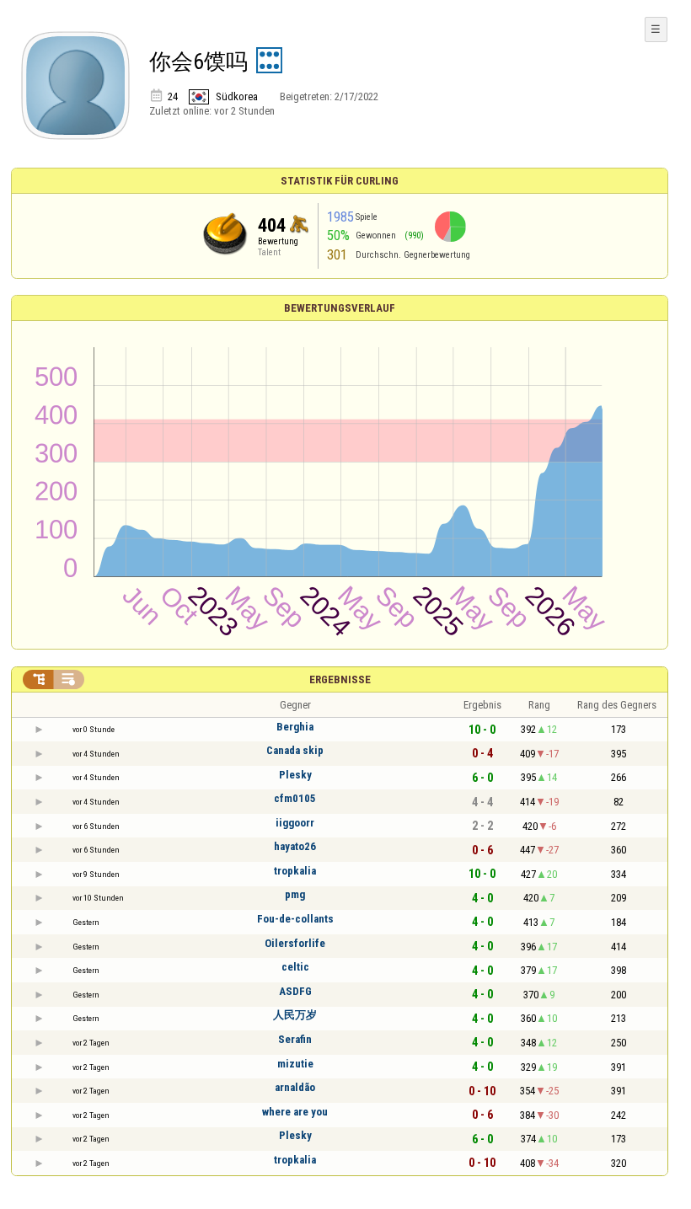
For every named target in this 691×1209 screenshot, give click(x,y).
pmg (295, 894)
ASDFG (295, 991)
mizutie (295, 1063)
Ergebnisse (340, 679)
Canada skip (295, 750)
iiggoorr (295, 822)
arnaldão (295, 1087)
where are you (295, 1111)
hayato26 (295, 846)
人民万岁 (295, 1014)
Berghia (294, 726)
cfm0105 (295, 798)
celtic (295, 966)
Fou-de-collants (295, 918)
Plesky (295, 774)
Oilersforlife (295, 943)
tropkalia (295, 870)
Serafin (295, 1039)
